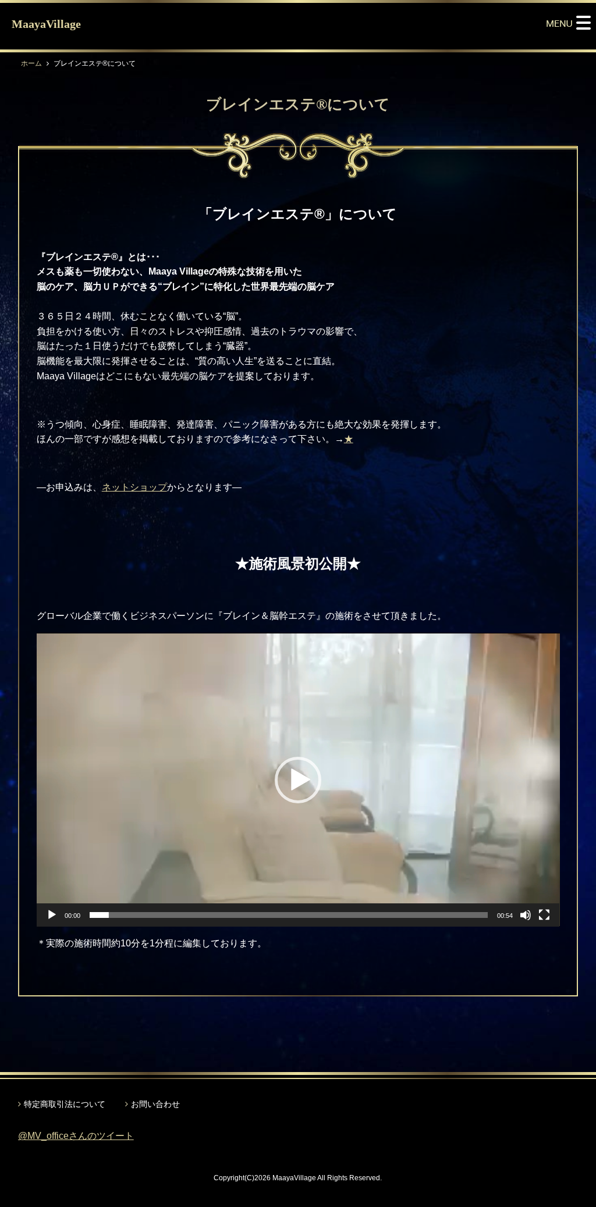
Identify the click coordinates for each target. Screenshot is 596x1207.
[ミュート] (525, 915)
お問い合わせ (155, 1104)
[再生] (52, 915)
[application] (298, 780)
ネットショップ (134, 487)
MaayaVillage (46, 23)
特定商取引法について (64, 1104)
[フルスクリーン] (544, 915)
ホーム (31, 63)
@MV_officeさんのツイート (76, 1136)
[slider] (289, 915)
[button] (298, 780)
